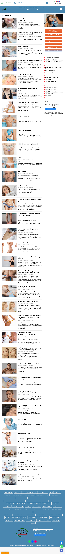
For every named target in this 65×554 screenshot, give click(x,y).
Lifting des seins (23, 116)
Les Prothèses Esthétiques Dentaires (30, 33)
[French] (58, 1)
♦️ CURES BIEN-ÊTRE (48, 93)
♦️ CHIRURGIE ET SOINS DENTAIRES (51, 75)
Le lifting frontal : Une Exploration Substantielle (29, 406)
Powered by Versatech (51, 545)
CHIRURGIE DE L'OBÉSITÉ (29, 495)
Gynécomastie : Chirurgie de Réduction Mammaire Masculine (28, 271)
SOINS (39, 520)
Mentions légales (43, 545)
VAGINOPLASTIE (56, 520)
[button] (61, 9)
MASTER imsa (29, 22)
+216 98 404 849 (7, 2)
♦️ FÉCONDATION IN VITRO (50, 97)
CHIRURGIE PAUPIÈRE (47, 503)
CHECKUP (8, 495)
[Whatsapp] (61, 546)
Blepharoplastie (23, 46)
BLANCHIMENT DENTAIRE (32, 492)
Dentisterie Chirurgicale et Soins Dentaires (28, 461)
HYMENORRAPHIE (57, 506)
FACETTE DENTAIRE (36, 506)
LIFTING (39, 509)
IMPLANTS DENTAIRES (18, 509)
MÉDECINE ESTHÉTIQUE (16, 517)
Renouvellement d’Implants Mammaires (27, 287)
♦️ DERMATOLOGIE (48, 95)
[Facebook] (32, 541)
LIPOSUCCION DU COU (7, 514)
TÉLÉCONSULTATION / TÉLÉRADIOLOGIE (53, 31)
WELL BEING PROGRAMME (26, 447)
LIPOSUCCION (58, 512)
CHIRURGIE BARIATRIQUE (17, 495)
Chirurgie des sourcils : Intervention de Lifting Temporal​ (29, 378)
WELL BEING (32, 523)
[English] (56, 1)
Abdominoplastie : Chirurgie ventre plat (29, 200)
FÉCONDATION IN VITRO (47, 506)
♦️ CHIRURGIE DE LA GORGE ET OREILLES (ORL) (53, 68)
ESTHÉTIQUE (28, 506)
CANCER (51, 492)
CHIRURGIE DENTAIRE (54, 495)
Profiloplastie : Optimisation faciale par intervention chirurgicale (29, 349)
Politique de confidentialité (35, 545)
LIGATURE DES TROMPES (56, 509)
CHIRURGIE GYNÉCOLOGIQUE (54, 500)
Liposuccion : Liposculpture (27, 243)
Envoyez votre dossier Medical (53, 41)
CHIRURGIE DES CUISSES (21, 498)
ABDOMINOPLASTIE (8, 492)
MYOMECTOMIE (59, 514)
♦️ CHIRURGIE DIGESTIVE (49, 70)
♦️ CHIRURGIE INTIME (48, 79)
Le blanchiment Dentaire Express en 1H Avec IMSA (30, 19)
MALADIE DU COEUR (40, 514)
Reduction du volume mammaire (28, 102)
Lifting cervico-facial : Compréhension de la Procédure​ (28, 392)
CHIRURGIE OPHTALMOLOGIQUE (34, 503)
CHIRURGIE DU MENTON (8, 500)
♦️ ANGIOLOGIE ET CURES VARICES (51, 57)
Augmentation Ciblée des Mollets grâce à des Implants (29, 214)
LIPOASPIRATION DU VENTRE (9, 512)
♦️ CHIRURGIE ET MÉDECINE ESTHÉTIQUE (53, 72)
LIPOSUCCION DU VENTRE (19, 514)
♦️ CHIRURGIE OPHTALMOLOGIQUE (51, 85)
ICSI (4, 509)
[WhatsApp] (29, 541)
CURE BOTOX (22, 419)
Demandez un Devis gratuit (53, 37)
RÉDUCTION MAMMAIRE (19, 520)
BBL (24, 492)
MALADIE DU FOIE (50, 514)
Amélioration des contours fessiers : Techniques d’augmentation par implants (29, 317)
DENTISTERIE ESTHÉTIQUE (18, 506)
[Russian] (59, 1)
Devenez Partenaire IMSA (53, 50)
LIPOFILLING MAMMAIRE (38, 512)
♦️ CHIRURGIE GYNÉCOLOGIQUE (51, 77)
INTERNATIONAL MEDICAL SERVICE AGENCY (32, 8)
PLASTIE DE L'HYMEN (44, 517)
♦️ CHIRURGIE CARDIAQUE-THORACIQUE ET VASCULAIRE (53, 62)
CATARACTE (57, 492)
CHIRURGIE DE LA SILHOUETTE (42, 495)
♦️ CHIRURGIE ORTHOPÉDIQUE (50, 87)
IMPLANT (9, 509)
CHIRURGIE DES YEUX (44, 498)
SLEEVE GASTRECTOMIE (31, 520)
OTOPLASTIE (22, 172)
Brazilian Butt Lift (24, 433)
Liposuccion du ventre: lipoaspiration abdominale (27, 333)
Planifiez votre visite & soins (53, 44)
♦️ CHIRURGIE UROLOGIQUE (50, 91)
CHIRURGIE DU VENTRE (20, 500)
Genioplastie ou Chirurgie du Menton (30, 60)
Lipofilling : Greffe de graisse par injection (28, 230)
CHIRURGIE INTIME (10, 503)
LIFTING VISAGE (46, 509)
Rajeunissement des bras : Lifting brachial (29, 257)
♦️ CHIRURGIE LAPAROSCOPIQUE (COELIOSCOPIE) (51, 82)
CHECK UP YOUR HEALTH (53, 34)
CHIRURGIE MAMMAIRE (21, 503)
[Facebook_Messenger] (61, 542)
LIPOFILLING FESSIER (28, 512)
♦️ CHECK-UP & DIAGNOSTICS (50, 59)
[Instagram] (35, 541)
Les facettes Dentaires (25, 186)
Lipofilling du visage (24, 74)
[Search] (47, 3)
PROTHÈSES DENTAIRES (54, 517)
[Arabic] (54, 1)
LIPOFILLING (19, 512)
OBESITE (25, 517)
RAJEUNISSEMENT (9, 520)
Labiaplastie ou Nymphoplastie (28, 144)
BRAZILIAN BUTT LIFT (43, 492)
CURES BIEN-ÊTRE (7, 506)
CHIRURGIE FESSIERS (43, 500)
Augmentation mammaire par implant (28, 89)
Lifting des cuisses (24, 158)
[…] (24, 28)
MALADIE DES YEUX (30, 514)
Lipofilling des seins (24, 130)
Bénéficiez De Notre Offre (53, 47)
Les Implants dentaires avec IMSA (29, 475)
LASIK (34, 509)
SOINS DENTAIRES (46, 520)
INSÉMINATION (27, 509)
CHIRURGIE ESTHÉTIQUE (31, 500)
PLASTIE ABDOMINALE (33, 517)
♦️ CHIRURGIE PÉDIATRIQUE (50, 89)
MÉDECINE (7, 517)
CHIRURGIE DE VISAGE (55, 498)
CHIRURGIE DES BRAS (10, 498)
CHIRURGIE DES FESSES (32, 498)
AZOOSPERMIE (18, 492)
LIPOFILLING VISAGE (49, 512)
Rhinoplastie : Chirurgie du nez (28, 302)
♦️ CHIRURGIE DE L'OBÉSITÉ (50, 65)
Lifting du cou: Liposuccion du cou (29, 363)
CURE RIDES (55, 503)
